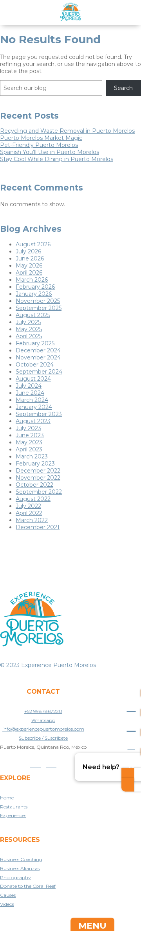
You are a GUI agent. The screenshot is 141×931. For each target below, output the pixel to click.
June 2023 (30, 435)
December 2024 (38, 350)
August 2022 (33, 498)
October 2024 (35, 364)
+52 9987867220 (43, 711)
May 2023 (29, 442)
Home (7, 798)
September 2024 (39, 371)
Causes (8, 895)
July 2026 (28, 251)
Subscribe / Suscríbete (43, 738)
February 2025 (35, 343)
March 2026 (32, 279)
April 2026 (29, 272)
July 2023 (28, 428)
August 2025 (33, 315)
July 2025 (28, 322)
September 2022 (39, 491)
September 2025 (38, 308)
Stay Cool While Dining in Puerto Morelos (56, 159)
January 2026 (34, 293)
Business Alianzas (20, 868)
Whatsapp (43, 720)
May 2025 (29, 329)
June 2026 (30, 258)
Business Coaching (21, 859)
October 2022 (34, 484)
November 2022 (38, 477)
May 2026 (29, 265)
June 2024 (30, 392)
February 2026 (35, 286)
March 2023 (32, 456)
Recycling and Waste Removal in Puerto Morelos (67, 130)
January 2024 (34, 407)
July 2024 (29, 385)
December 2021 (38, 527)
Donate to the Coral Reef (28, 886)
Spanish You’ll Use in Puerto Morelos (49, 152)
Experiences (13, 815)
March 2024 (32, 399)
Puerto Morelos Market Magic (41, 137)
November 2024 (38, 357)
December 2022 (38, 470)
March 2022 (32, 520)
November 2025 (38, 300)
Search (123, 88)
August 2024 (33, 378)
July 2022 (28, 505)
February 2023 (35, 463)
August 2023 (33, 421)
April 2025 (29, 336)
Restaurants (13, 807)
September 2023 (39, 414)
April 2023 (29, 449)
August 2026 (33, 244)
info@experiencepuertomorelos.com (43, 729)
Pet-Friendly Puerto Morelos (39, 144)
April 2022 (29, 513)
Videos (7, 904)
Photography (15, 877)
